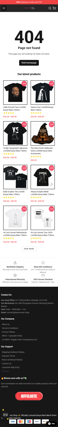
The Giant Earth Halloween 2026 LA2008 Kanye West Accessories (42, 151)
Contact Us (6, 363)
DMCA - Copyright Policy (12, 336)
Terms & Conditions (10, 328)
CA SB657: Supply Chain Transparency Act (19, 339)
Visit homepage (29, 62)
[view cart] (54, 8)
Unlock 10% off (5, 415)
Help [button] (53, 424)
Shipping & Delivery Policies (13, 352)
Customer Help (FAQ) (11, 367)
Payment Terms (8, 356)
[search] (50, 8)
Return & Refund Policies (12, 360)
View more (29, 249)
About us (5, 324)
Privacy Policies (8, 332)
